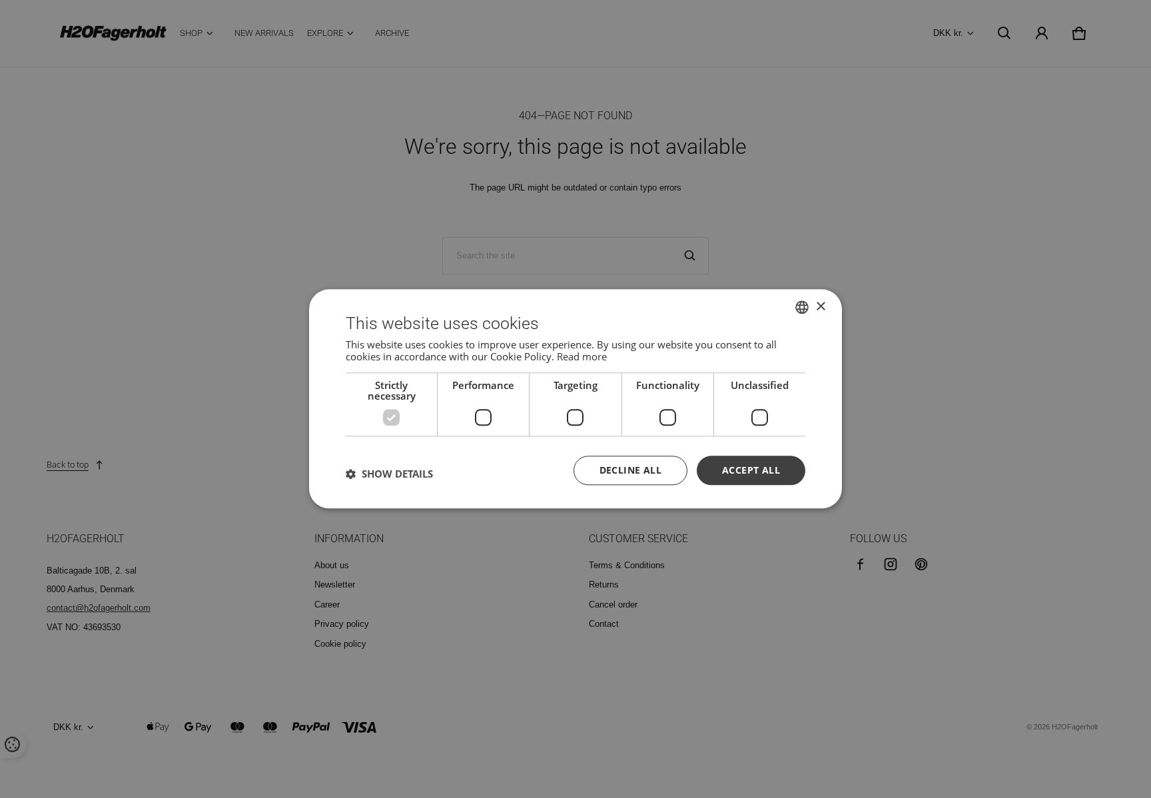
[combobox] (802, 307)
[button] (389, 473)
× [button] (820, 307)
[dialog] (575, 398)
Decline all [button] (630, 470)
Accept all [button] (751, 470)
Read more (582, 356)
